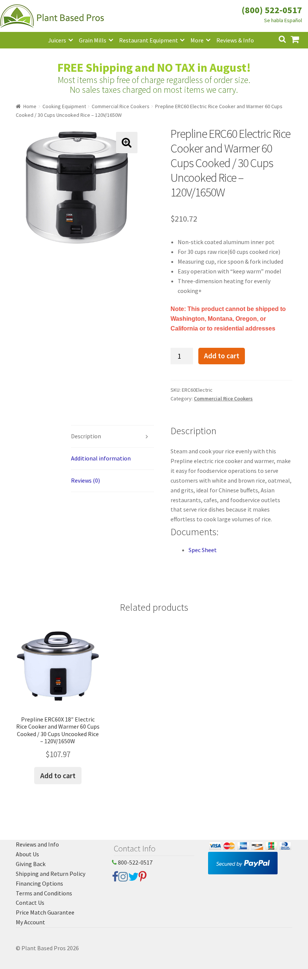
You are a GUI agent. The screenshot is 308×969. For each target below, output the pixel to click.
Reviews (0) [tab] (85, 480)
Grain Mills (92, 40)
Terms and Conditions (44, 893)
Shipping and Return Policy (50, 873)
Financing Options (39, 883)
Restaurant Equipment (148, 40)
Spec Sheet (203, 550)
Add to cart (221, 355)
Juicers (57, 40)
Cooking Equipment (64, 106)
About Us (27, 854)
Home (29, 106)
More (197, 40)
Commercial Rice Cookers (120, 106)
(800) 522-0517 (272, 10)
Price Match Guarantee (45, 912)
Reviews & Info (235, 40)
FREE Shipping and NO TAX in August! (154, 67)
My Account (30, 922)
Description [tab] (86, 436)
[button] (126, 142)
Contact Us (30, 902)
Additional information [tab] (101, 458)
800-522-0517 (134, 862)
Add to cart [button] (57, 775)
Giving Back (30, 864)
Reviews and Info (37, 844)
